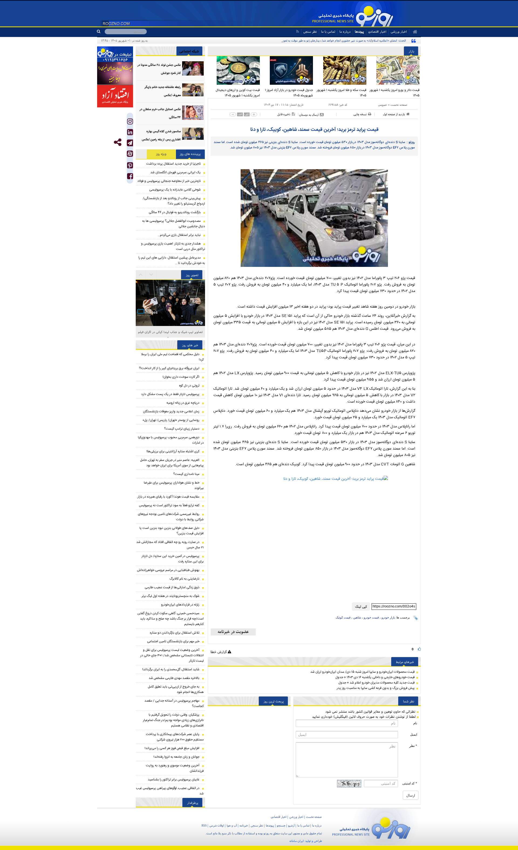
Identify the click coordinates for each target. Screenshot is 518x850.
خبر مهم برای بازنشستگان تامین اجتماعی (173, 641)
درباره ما (344, 31)
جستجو (281, 825)
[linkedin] (130, 133)
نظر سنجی (310, 31)
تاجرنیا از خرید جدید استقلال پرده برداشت (173, 163)
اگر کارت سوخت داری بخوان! (181, 377)
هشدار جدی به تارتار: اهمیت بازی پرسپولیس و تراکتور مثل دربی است (173, 246)
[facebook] (130, 177)
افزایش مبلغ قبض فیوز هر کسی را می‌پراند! (172, 748)
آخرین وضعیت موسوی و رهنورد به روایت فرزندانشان (175, 768)
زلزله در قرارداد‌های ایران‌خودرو (180, 604)
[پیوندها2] (115, 73)
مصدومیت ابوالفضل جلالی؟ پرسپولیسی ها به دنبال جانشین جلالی (173, 223)
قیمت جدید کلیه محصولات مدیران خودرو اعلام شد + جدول (376, 682)
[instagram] (130, 122)
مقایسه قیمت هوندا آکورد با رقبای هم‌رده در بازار (168, 496)
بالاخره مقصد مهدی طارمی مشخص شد (174, 678)
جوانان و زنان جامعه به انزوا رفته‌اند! (176, 757)
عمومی (382, 104)
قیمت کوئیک (343, 617)
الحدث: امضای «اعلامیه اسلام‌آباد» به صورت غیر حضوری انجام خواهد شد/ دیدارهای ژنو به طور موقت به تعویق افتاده (339, 40)
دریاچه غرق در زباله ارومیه (182, 403)
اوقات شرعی (216, 825)
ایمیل (413, 734)
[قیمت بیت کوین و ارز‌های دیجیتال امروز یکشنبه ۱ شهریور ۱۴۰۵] (234, 70)
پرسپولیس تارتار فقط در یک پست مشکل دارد (170, 394)
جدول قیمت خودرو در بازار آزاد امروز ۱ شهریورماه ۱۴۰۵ (289, 92)
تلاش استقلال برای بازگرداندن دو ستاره (174, 632)
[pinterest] (130, 166)
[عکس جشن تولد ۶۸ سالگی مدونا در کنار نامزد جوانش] (193, 68)
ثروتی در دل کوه (189, 385)
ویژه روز (161, 154)
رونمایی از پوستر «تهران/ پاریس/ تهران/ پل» (170, 420)
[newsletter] (233, 631)
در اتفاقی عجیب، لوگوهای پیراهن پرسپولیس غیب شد (170, 791)
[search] (101, 31)
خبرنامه (244, 825)
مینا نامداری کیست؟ (186, 474)
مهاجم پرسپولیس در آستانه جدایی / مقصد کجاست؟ (174, 703)
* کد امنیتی (409, 783)
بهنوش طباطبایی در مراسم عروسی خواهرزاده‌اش (168, 570)
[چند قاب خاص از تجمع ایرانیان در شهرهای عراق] (170, 283)
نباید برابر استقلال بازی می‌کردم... (179, 235)
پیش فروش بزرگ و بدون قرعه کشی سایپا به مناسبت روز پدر (376, 688)
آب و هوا (232, 825)
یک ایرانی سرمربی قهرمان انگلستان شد (175, 172)
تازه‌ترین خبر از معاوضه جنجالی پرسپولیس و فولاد (169, 181)
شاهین (357, 617)
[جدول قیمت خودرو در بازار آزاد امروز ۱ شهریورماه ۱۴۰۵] (288, 70)
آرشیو (291, 825)
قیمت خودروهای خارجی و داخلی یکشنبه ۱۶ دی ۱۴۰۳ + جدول (375, 677)
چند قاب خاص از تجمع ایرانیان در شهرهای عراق (170, 331)
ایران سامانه (296, 841)
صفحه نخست (398, 104)
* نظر (413, 746)
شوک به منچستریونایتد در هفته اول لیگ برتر (170, 596)
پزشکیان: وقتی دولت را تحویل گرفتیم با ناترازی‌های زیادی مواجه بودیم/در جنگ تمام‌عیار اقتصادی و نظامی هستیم (173, 720)
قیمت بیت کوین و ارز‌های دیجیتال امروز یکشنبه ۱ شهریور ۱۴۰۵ (238, 92)
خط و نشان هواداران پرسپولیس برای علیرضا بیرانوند (174, 485)
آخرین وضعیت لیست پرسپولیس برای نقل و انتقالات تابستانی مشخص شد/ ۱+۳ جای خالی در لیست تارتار (172, 655)
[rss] (297, 31)
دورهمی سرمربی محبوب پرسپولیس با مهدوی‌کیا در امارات (171, 440)
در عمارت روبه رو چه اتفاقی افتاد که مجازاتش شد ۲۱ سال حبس (170, 544)
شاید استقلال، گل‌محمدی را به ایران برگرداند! (170, 669)
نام (415, 723)
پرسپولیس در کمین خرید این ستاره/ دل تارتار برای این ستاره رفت (173, 558)
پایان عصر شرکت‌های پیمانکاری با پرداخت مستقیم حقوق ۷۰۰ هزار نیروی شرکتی (175, 737)
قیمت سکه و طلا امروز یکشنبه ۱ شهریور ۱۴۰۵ (341, 92)
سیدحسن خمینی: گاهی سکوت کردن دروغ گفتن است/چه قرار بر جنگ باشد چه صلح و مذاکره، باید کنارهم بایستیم (170, 619)
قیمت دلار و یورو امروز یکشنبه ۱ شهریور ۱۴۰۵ (395, 92)
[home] (413, 32)
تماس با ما (328, 31)
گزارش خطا (219, 651)
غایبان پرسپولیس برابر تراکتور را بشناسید (173, 779)
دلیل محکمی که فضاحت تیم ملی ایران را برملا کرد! (172, 357)
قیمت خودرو (371, 617)
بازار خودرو (388, 617)
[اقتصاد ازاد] (115, 96)
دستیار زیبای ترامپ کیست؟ (181, 428)
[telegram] (130, 143)
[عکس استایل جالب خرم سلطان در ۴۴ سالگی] (193, 113)
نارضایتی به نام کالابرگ (184, 579)
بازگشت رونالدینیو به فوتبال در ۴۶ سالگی (175, 212)
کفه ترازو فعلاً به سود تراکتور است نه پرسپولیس (169, 505)
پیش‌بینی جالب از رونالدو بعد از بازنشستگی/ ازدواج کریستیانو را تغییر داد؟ (174, 201)
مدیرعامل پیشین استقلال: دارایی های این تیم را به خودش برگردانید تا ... (171, 260)
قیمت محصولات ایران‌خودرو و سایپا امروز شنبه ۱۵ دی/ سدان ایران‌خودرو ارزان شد (362, 672)
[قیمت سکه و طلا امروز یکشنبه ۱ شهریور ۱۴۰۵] (341, 70)
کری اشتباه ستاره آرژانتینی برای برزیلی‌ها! (172, 451)
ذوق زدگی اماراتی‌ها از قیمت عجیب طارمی (172, 587)
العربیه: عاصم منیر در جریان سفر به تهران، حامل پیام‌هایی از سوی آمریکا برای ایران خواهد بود (172, 462)
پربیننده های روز (190, 154)
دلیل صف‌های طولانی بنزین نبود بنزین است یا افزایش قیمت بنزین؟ (171, 530)
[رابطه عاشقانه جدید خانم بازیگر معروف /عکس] (193, 90)
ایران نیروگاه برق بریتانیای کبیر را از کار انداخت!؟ (169, 368)
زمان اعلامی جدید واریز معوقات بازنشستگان (171, 411)
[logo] (371, 826)
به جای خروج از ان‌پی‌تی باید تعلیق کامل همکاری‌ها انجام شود (176, 689)
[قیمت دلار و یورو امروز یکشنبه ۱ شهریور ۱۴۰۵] (394, 70)
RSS (204, 825)
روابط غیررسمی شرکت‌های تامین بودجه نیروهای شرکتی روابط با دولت (171, 516)
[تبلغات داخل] (115, 54)
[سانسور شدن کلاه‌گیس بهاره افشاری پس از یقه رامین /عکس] (193, 135)
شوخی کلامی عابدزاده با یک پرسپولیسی (175, 189)
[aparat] (130, 154)
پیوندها (359, 31)
